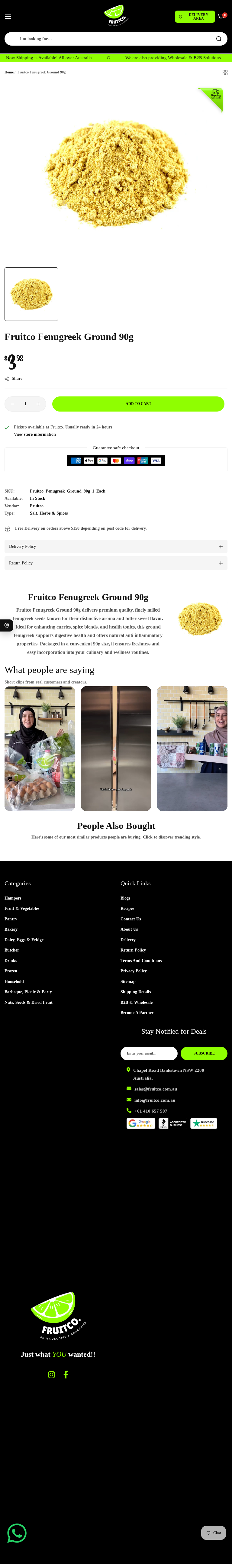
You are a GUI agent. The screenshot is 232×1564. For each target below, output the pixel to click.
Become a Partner (137, 1012)
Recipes (127, 908)
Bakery (11, 929)
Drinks (11, 960)
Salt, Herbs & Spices (49, 513)
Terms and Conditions (141, 960)
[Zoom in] (216, 94)
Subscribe (204, 1053)
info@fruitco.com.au (154, 1100)
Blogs (125, 898)
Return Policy (133, 950)
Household (14, 981)
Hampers (13, 898)
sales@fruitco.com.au (155, 1089)
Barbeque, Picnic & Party (28, 992)
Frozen (11, 971)
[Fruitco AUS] (116, 15)
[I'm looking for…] (218, 39)
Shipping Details (136, 992)
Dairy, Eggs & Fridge (24, 940)
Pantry (11, 919)
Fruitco (37, 506)
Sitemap (128, 981)
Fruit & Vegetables (22, 908)
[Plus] (38, 404)
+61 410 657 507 (150, 1111)
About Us (129, 929)
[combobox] (116, 39)
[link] (200, 619)
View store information (35, 434)
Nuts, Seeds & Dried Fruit (29, 1002)
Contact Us (131, 919)
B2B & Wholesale (137, 1002)
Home (9, 72)
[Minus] (12, 404)
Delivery (128, 940)
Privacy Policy (134, 971)
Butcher (12, 950)
